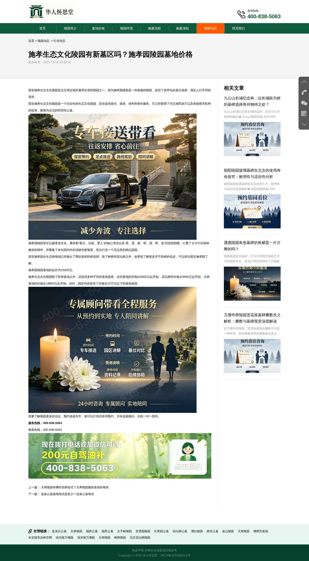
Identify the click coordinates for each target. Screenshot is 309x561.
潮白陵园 (197, 531)
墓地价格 (98, 28)
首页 (42, 28)
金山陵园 (228, 531)
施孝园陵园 (121, 90)
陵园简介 (70, 28)
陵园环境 (126, 28)
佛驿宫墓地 (260, 531)
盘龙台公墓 (59, 531)
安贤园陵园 (143, 531)
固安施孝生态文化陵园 (43, 90)
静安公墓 (212, 531)
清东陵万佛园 (64, 537)
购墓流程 (154, 28)
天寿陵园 (76, 531)
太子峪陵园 (124, 531)
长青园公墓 (161, 531)
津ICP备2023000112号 (175, 555)
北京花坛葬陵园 (140, 537)
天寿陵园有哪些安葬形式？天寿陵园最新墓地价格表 (75, 487)
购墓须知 (182, 28)
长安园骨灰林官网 (40, 537)
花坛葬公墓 (180, 531)
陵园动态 (210, 28)
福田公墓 (92, 531)
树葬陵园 (120, 537)
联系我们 (238, 28)
